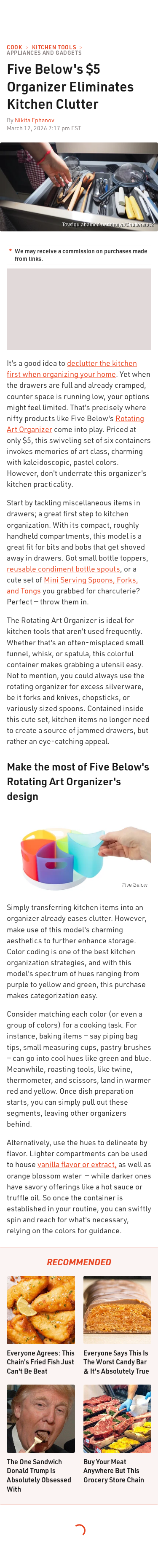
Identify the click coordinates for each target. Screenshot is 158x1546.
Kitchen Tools (54, 47)
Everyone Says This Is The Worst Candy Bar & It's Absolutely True (116, 1361)
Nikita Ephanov (34, 119)
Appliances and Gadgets (44, 53)
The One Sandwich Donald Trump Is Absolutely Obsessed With (39, 1475)
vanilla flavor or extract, (77, 1164)
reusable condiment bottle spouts (63, 568)
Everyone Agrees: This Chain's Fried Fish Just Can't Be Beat (41, 1361)
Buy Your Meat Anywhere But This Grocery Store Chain (113, 1470)
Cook (14, 47)
